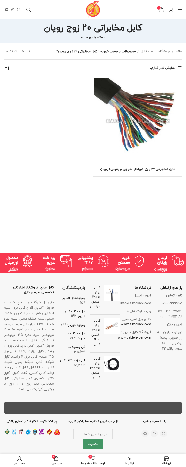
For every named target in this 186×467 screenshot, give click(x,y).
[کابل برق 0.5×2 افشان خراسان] (112, 298)
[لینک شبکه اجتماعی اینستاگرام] (19, 10)
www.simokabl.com (136, 324)
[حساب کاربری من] (171, 10)
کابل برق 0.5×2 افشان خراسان (95, 297)
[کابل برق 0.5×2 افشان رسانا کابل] (112, 333)
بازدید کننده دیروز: (76, 336)
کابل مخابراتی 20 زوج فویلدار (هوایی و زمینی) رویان (137, 169)
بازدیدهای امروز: (73, 298)
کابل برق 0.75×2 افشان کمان (95, 368)
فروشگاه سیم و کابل (155, 51)
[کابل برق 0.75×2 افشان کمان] (112, 369)
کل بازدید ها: (76, 347)
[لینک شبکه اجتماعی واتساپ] (13, 10)
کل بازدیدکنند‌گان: (72, 360)
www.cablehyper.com (134, 338)
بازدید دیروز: (75, 325)
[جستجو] (28, 10)
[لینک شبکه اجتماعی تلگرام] (7, 10)
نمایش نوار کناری (162, 68)
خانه (178, 51)
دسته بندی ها (95, 37)
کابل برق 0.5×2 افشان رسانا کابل (95, 332)
